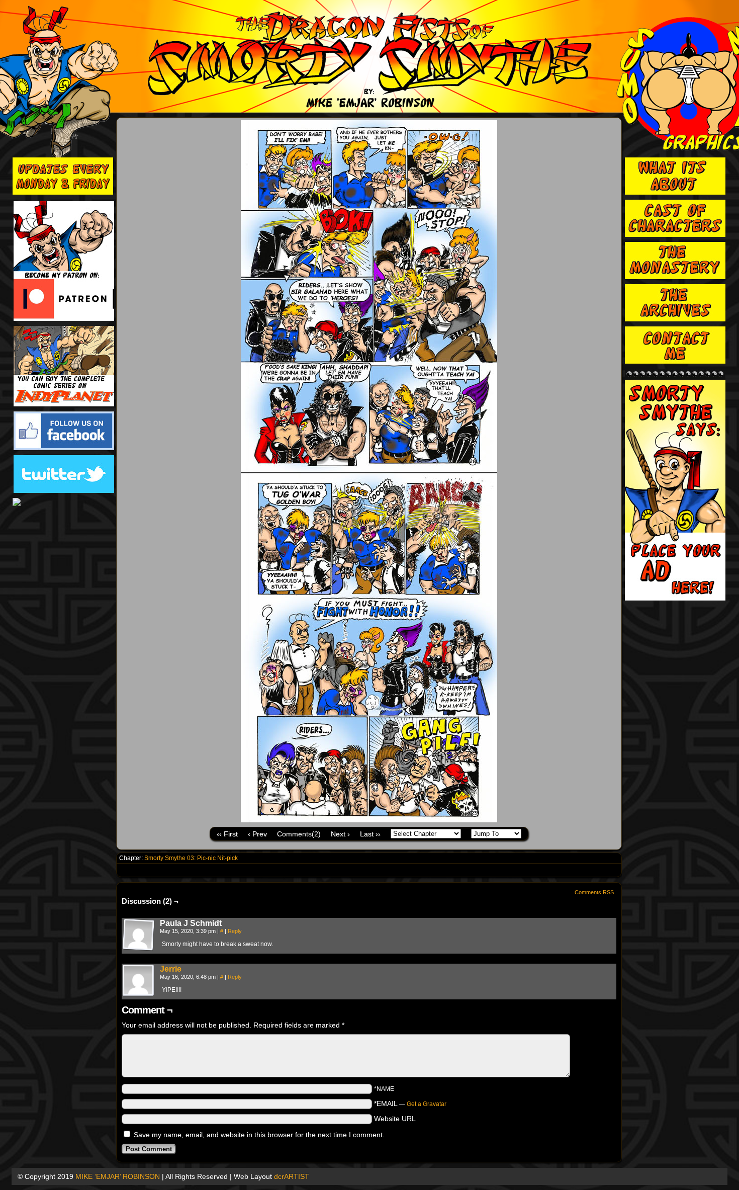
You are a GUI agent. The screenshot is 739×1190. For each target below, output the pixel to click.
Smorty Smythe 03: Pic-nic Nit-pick (191, 858)
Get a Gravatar (426, 1104)
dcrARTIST (291, 1176)
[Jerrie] (139, 994)
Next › (340, 834)
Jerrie (170, 969)
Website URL (395, 1119)
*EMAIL (410, 1103)
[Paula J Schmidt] (139, 935)
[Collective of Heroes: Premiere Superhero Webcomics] (64, 502)
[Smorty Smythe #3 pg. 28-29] (369, 820)
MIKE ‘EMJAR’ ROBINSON (117, 1176)
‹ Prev (257, 834)
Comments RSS (594, 892)
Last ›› (370, 834)
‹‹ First (227, 834)
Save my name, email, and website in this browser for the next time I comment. (259, 1135)
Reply (235, 931)
